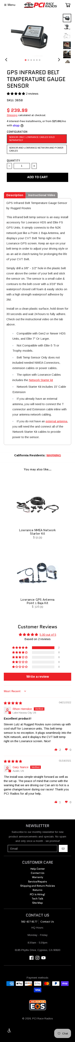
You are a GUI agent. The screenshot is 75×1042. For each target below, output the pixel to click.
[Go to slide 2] (28, 60)
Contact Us (47, 921)
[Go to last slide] (6, 59)
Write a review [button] (37, 676)
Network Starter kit (41, 380)
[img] (13, 703)
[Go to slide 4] (34, 60)
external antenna (56, 421)
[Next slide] (58, 59)
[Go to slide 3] (31, 60)
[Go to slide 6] (39, 60)
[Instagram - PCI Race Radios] (37, 958)
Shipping (12, 115)
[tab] (15, 195)
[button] (16, 93)
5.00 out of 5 (48, 634)
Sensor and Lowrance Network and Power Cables (36, 149)
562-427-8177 (29, 921)
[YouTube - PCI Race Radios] (43, 958)
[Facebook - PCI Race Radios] (31, 958)
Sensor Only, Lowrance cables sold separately (32, 138)
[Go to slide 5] (37, 60)
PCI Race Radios (42, 1018)
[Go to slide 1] (25, 60)
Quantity (13, 161)
